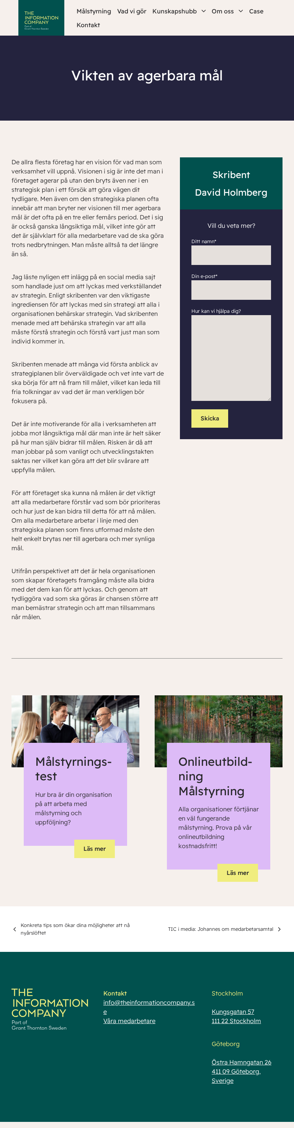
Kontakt (88, 25)
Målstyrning (94, 11)
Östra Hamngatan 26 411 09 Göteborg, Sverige (241, 1071)
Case (256, 11)
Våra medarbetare (129, 1021)
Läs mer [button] (94, 848)
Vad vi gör (131, 11)
